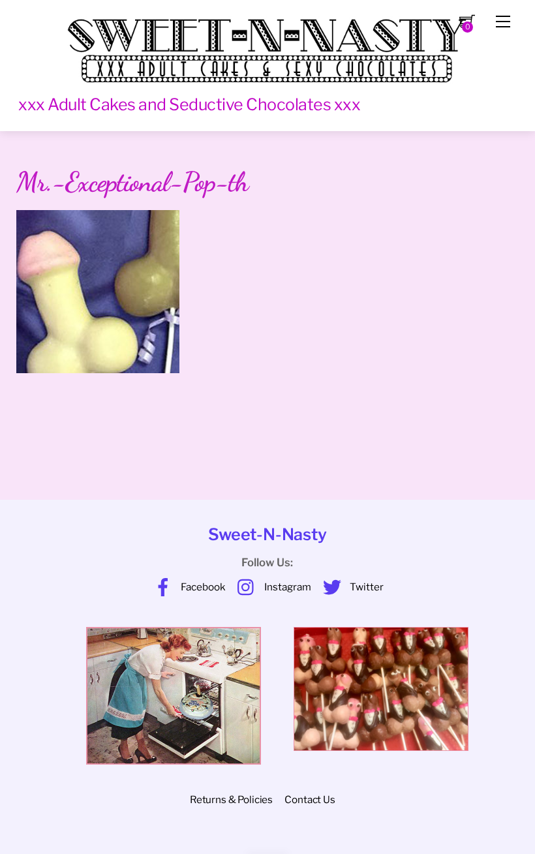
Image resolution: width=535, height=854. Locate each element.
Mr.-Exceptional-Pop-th (132, 182)
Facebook (202, 587)
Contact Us (309, 799)
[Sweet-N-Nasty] (267, 44)
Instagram (286, 587)
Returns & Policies (231, 799)
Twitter (366, 587)
